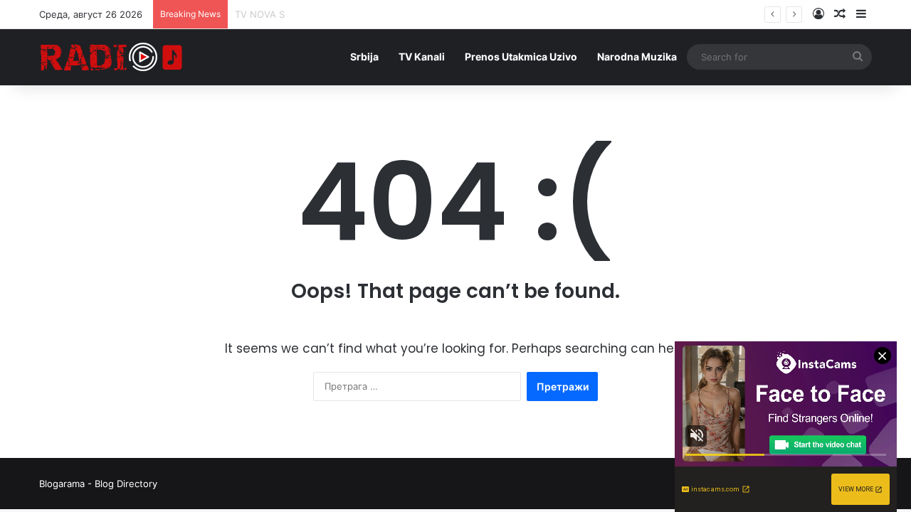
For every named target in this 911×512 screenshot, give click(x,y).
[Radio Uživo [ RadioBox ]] (111, 57)
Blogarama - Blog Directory (98, 483)
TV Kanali (422, 56)
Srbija (364, 56)
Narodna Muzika (637, 56)
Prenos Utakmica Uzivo (521, 56)
